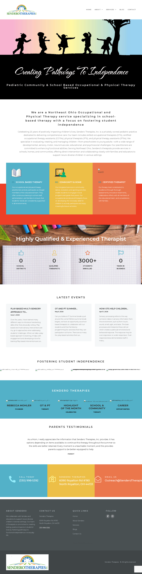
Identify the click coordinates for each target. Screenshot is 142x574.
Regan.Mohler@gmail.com (83, 543)
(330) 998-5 (26, 480)
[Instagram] (112, 516)
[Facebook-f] (108, 516)
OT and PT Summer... (66, 308)
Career (123, 405)
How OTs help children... (113, 308)
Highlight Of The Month (71, 407)
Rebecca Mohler (19, 405)
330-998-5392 (44, 528)
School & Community (97, 407)
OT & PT (45, 405)
